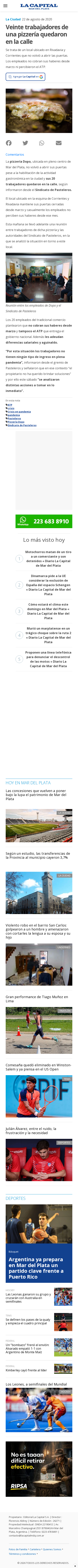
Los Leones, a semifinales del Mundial (36, 1384)
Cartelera (35, 1549)
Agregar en (25, 76)
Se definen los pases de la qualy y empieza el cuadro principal (28, 1321)
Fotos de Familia (18, 1549)
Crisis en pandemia (19, 411)
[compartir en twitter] (30, 143)
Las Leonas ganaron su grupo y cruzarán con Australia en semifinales (28, 1298)
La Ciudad (13, 19)
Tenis (67, 1079)
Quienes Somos (52, 1549)
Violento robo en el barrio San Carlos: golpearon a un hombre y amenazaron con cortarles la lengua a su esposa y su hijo (38, 931)
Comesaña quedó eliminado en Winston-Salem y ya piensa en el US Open (38, 1067)
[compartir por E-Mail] (64, 143)
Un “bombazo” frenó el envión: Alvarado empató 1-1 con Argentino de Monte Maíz (27, 1348)
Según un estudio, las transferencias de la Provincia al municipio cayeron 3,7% (38, 855)
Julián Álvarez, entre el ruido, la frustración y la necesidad (31, 1130)
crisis (11, 408)
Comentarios (15, 154)
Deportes (64, 1142)
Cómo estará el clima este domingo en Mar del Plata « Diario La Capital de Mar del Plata (43, 611)
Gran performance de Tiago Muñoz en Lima (37, 999)
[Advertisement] (39, 470)
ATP (10, 404)
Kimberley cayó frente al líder (26, 1370)
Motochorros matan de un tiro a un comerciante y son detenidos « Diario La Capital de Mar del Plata (44, 559)
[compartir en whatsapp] (47, 143)
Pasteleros (14, 418)
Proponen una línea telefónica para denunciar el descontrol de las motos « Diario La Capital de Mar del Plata (44, 659)
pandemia (14, 415)
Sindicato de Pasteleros (22, 425)
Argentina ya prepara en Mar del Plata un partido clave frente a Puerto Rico (36, 1268)
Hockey (65, 1391)
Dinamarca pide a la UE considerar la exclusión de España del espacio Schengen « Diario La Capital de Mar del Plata (44, 585)
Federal (10, 1340)
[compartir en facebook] (14, 143)
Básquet (13, 1251)
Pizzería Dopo (16, 421)
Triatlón (64, 1010)
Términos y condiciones (22, 1554)
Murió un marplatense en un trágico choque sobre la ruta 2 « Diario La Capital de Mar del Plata (44, 635)
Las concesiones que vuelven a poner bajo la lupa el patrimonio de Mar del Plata (36, 794)
